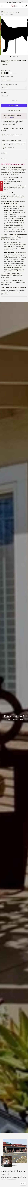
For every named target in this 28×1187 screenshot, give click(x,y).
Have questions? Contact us (13, 140)
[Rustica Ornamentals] (14, 5)
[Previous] (2, 1)
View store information (9, 124)
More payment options (14, 110)
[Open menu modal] (2, 5)
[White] (10, 73)
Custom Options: (9, 84)
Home (3, 11)
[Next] (25, 1)
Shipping (11, 128)
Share (4, 153)
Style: (7, 76)
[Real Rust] (3, 73)
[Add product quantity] (7, 95)
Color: (5, 70)
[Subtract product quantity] (2, 95)
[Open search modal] (22, 5)
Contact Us (1, 186)
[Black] (7, 73)
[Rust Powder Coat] (14, 73)
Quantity (3, 92)
